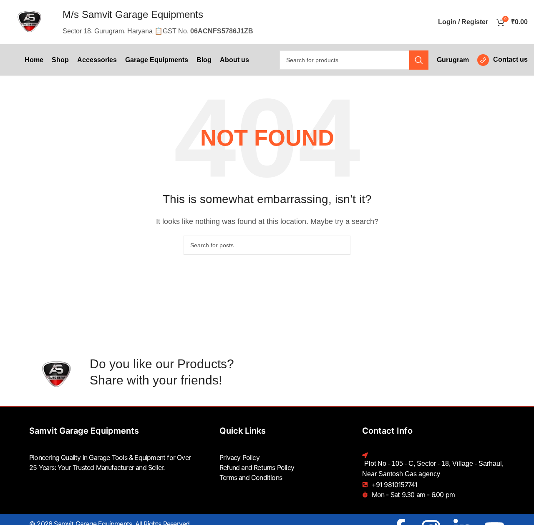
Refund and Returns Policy (256, 467)
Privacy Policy (239, 457)
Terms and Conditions (250, 477)
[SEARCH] (418, 60)
